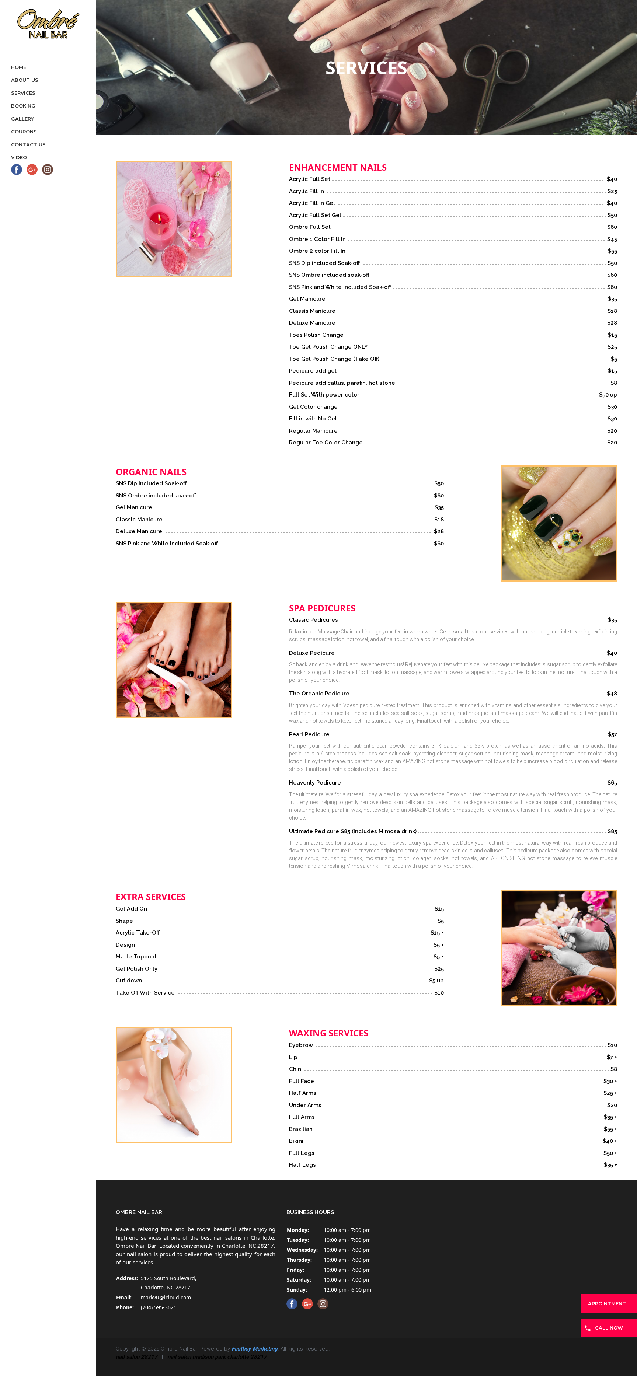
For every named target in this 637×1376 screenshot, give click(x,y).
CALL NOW (609, 1328)
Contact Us (28, 144)
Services (23, 93)
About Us (24, 80)
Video (19, 157)
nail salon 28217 (136, 1357)
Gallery (22, 119)
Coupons (24, 132)
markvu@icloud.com (166, 1297)
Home (18, 67)
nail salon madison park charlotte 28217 (217, 1357)
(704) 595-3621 (159, 1307)
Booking (23, 106)
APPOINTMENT (607, 1303)
